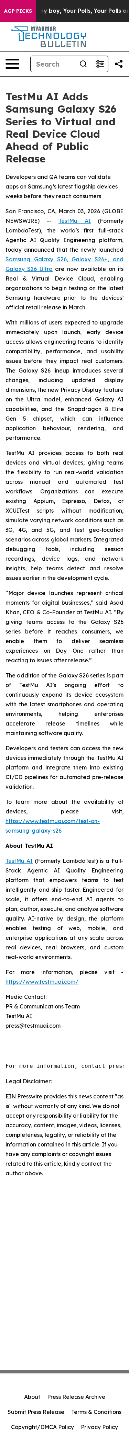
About (32, 1396)
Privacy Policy (99, 1427)
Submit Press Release (36, 1411)
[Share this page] (118, 64)
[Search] (83, 64)
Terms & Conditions (96, 1411)
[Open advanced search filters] (100, 64)
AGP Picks (18, 11)
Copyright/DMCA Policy (42, 1427)
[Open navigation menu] (12, 64)
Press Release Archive (76, 1396)
